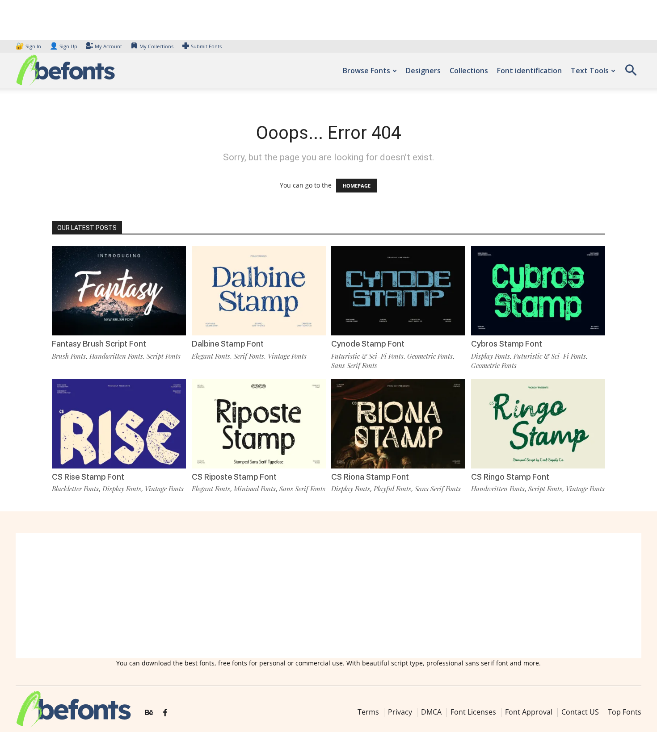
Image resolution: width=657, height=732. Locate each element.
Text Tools (590, 70)
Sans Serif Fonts (354, 365)
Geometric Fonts (430, 355)
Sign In (29, 46)
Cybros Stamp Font (506, 343)
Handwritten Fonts (116, 355)
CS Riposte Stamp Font (234, 476)
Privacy (400, 712)
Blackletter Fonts (75, 488)
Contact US (580, 712)
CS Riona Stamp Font (370, 476)
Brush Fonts (69, 355)
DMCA (431, 712)
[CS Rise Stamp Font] (119, 423)
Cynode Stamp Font (367, 343)
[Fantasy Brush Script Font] (119, 290)
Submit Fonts (206, 46)
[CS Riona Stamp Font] (398, 423)
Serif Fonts (249, 355)
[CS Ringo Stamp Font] (538, 423)
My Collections (156, 46)
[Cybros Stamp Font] (538, 290)
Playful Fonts (392, 488)
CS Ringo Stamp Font (510, 476)
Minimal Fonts (255, 488)
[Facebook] (165, 713)
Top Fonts (624, 712)
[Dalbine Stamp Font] (259, 290)
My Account (108, 46)
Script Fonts (164, 355)
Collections (469, 70)
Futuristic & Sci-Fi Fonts (367, 355)
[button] (630, 73)
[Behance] (149, 713)
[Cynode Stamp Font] (398, 290)
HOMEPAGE (357, 185)
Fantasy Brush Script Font (99, 343)
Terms (368, 712)
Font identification (529, 70)
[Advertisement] (328, 595)
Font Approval (528, 712)
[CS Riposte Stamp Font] (259, 423)
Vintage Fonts (287, 355)
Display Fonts (490, 355)
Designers (423, 70)
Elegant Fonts (211, 355)
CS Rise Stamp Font (88, 476)
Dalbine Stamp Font (228, 343)
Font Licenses (473, 712)
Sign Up (63, 46)
